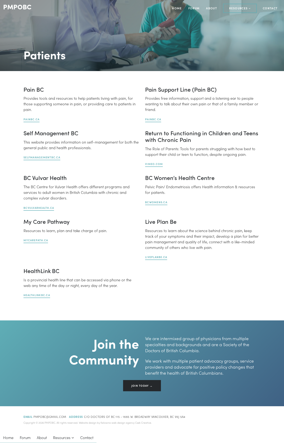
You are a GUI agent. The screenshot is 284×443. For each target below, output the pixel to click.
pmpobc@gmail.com (49, 417)
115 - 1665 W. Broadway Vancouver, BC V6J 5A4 (150, 417)
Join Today (140, 386)
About (211, 8)
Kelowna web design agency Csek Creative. (126, 423)
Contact (270, 8)
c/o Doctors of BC (99, 417)
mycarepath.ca (35, 240)
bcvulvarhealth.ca (38, 208)
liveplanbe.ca (156, 257)
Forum (194, 8)
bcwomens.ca (156, 202)
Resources (239, 8)
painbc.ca (31, 119)
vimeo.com (154, 164)
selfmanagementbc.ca (41, 157)
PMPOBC (17, 6)
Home (177, 8)
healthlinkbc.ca (36, 295)
